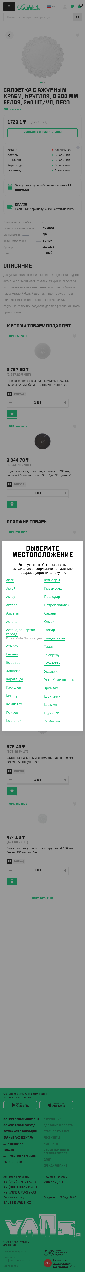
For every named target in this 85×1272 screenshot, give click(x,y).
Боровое (13, 662)
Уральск (50, 671)
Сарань (50, 613)
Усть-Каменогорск (59, 679)
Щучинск (51, 713)
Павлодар (52, 596)
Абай (10, 580)
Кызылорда (53, 588)
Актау (10, 596)
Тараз (48, 646)
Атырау (12, 646)
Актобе (12, 605)
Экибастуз (52, 721)
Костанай (13, 720)
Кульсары (52, 580)
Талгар (49, 630)
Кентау (11, 695)
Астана (11, 621)
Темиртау (51, 655)
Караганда (14, 679)
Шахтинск (52, 696)
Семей (49, 621)
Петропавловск (56, 605)
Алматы (12, 613)
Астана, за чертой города (20, 632)
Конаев (12, 712)
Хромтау (51, 688)
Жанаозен (14, 670)
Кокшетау (14, 704)
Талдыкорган (54, 638)
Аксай (10, 588)
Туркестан (52, 663)
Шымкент (52, 704)
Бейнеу (12, 654)
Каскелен (13, 687)
